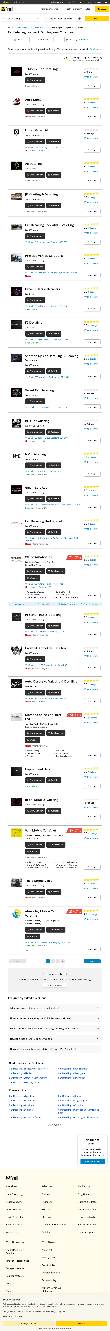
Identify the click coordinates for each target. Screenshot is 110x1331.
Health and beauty (87, 1224)
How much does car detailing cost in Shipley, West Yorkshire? (40, 1018)
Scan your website (15, 1268)
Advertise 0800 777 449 (97, 2)
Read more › (96, 49)
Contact (10, 1283)
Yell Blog (84, 1186)
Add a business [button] (55, 985)
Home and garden (87, 1232)
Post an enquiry (14, 1201)
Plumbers (47, 1201)
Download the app (56, 2)
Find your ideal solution (18, 1260)
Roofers (46, 1209)
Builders (46, 1194)
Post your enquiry (74, 8)
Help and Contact (14, 1224)
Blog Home (83, 1194)
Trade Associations (15, 1217)
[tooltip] (79, 18)
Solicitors (46, 1232)
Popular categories (49, 8)
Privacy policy (48, 1257)
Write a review (91, 76)
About (9, 1291)
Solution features (15, 1275)
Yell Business (18, 2)
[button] (37, 19)
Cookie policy (48, 1265)
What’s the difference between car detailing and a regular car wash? (44, 1028)
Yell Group (49, 1242)
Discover (48, 1186)
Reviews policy (49, 1280)
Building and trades (88, 1201)
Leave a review (13, 1209)
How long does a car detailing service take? (31, 1038)
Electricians (47, 1217)
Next (92, 961)
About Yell (47, 1249)
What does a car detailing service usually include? (34, 1008)
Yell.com (5, 2)
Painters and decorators (54, 1224)
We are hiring (13, 1232)
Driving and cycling (87, 1217)
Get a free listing (74, 2)
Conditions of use (51, 1272)
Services (11, 1186)
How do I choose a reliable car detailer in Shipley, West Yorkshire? (43, 1049)
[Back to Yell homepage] (7, 9)
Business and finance (88, 1209)
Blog (88, 8)
